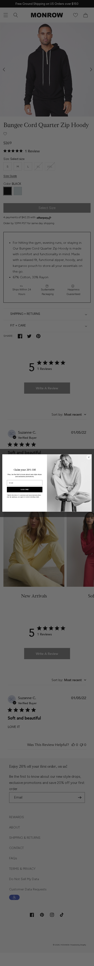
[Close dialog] (89, 457)
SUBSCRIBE (25, 489)
